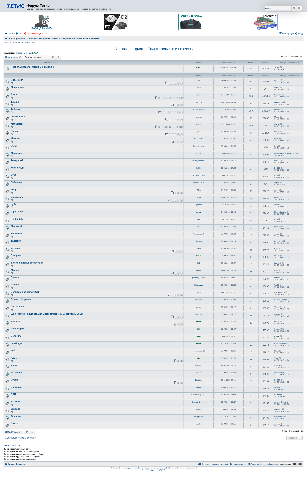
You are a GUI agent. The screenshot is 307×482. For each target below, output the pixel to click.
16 (181, 127)
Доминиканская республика (27, 262)
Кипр (14, 189)
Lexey (198, 212)
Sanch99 (278, 329)
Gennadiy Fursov (199, 175)
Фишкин (277, 278)
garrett (277, 190)
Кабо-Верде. (18, 167)
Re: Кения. (17, 219)
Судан (14, 379)
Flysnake (198, 205)
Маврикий (16, 226)
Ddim (198, 190)
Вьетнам (16, 401)
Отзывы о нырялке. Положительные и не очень (153, 49)
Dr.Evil (276, 256)
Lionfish (198, 380)
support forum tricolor (135, 468)
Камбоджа (16, 343)
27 (166, 98)
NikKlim (277, 387)
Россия (15, 131)
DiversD (198, 314)
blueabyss (198, 285)
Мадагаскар (17, 87)
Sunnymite (198, 139)
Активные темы (28, 42)
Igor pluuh (278, 241)
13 (170, 127)
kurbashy (278, 95)
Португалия (17, 306)
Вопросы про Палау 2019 (25, 292)
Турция (15, 102)
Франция (16, 416)
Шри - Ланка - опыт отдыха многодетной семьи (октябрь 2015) (47, 313)
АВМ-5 (277, 365)
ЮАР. (14, 357)
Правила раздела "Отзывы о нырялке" (33, 67)
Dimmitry (198, 241)
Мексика (15, 138)
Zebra (198, 270)
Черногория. (18, 328)
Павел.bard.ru (198, 146)
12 (166, 127)
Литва (14, 423)
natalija (198, 424)
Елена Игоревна (198, 395)
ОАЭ (13, 175)
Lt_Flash (198, 131)
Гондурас (16, 255)
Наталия (198, 117)
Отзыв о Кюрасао (21, 299)
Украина (15, 409)
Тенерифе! (17, 160)
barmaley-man (280, 344)
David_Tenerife (198, 161)
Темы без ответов (12, 42)
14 (173, 127)
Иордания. (17, 197)
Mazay (277, 117)
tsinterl (277, 139)
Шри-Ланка (17, 211)
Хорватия (16, 233)
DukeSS (27, 53)
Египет (14, 94)
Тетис (198, 67)
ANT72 (198, 373)
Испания (16, 248)
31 (181, 98)
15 (177, 127)
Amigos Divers (280, 402)
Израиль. (16, 321)
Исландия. (17, 372)
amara (198, 153)
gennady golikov (198, 278)
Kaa (276, 146)
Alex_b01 (198, 365)
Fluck (276, 351)
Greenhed (278, 102)
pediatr (198, 387)
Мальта (15, 270)
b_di (276, 248)
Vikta (198, 227)
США (13, 394)
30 (177, 98)
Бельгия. (16, 336)
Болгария (16, 387)
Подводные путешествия (284, 153)
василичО (278, 373)
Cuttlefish (278, 395)
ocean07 (278, 409)
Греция (15, 277)
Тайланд (15, 109)
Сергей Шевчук (280, 300)
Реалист (198, 95)
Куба (13, 204)
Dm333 (277, 80)
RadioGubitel (198, 110)
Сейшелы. (16, 182)
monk (198, 409)
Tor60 (276, 285)
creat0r (277, 205)
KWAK (35, 53)
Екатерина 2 (279, 292)
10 (181, 112)
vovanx (277, 314)
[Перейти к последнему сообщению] (281, 67)
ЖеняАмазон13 (198, 351)
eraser (276, 234)
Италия (15, 284)
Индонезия (17, 80)
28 (170, 98)
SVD (198, 80)
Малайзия (16, 153)
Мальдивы (17, 124)
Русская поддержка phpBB (153, 470)
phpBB (165, 468)
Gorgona (198, 102)
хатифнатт (198, 417)
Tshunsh (198, 300)
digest (198, 87)
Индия (14, 365)
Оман (14, 145)
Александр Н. (198, 234)
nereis (276, 131)
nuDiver (277, 227)
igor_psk (277, 263)
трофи (20, 53)
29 (173, 98)
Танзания (16, 240)
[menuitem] (19, 34)
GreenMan (278, 307)
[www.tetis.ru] (15, 5)
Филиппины (18, 116)
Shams (198, 124)
